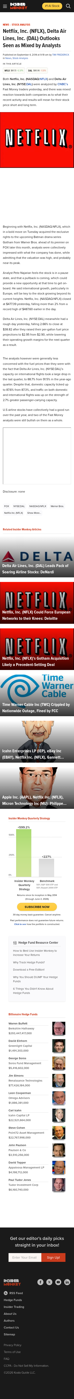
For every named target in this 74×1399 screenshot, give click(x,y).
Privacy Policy (12, 1345)
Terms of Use (12, 1352)
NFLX (43, 79)
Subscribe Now (37, 907)
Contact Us (11, 1327)
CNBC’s (62, 84)
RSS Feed (16, 1293)
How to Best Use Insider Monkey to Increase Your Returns (35, 953)
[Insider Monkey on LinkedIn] (67, 1282)
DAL (29, 84)
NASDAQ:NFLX (37, 506)
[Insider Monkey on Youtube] (59, 1282)
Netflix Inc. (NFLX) (13, 513)
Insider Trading (14, 1307)
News (6, 25)
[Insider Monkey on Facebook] (41, 1282)
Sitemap (9, 1334)
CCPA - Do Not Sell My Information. (26, 1365)
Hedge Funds (13, 1300)
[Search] (68, 6)
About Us (10, 1314)
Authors (9, 1320)
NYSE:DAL (19, 506)
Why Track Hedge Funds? (29, 962)
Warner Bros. (57, 506)
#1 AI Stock (52, 6)
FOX (6, 506)
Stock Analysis (21, 25)
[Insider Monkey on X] (50, 1282)
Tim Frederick (60, 55)
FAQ (6, 1359)
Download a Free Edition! (28, 970)
